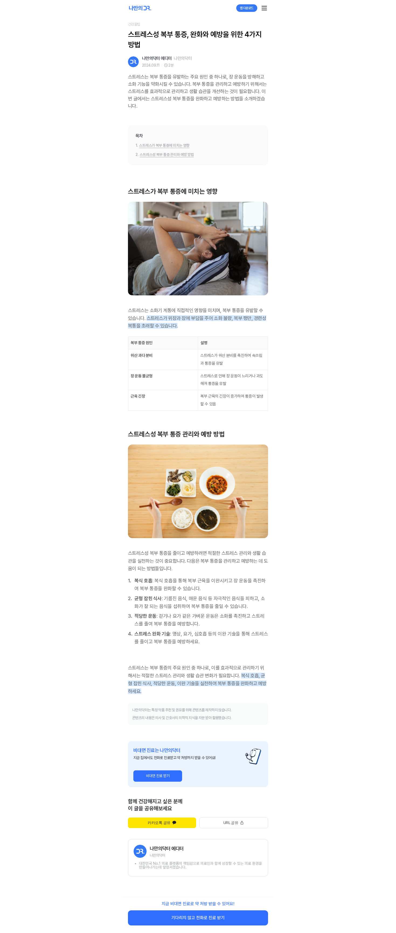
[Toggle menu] (264, 8)
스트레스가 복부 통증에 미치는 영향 (164, 145)
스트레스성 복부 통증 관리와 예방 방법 (167, 154)
